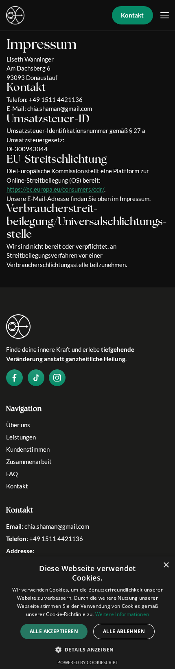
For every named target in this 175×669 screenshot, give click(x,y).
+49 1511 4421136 (56, 538)
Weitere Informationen (122, 614)
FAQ (12, 473)
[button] (164, 15)
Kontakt (17, 486)
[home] (15, 15)
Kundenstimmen (28, 449)
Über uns (18, 424)
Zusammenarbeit (29, 461)
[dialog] (87, 612)
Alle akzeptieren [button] (54, 631)
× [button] (166, 565)
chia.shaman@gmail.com (56, 526)
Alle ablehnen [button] (124, 631)
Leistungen (21, 437)
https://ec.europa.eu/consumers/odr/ (55, 189)
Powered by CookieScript (87, 662)
